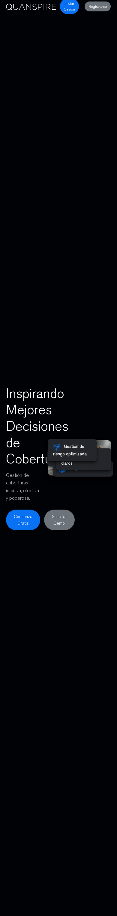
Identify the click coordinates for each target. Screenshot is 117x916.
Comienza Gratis (23, 519)
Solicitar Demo (59, 519)
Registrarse (97, 6)
